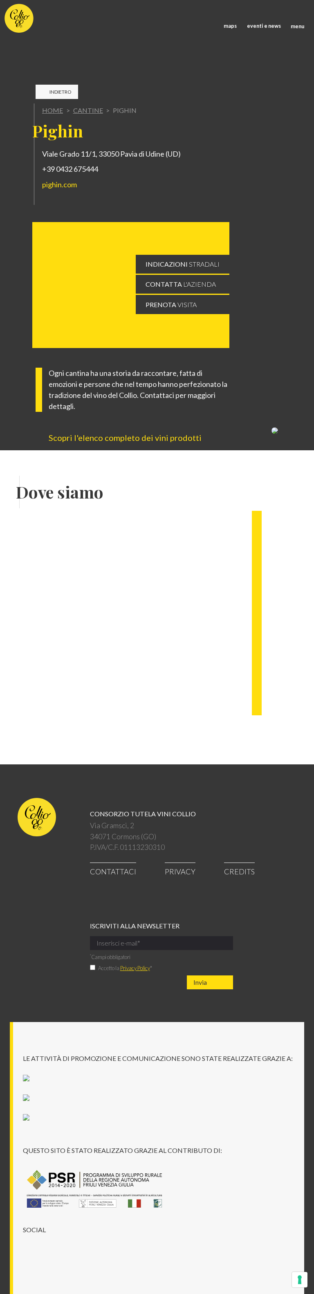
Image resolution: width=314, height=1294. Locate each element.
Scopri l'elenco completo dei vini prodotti (126, 438)
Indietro (60, 92)
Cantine (88, 110)
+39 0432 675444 (70, 168)
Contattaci (113, 871)
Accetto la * (125, 968)
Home (52, 110)
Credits (239, 871)
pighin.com (59, 184)
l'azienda (181, 284)
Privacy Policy (135, 968)
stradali (183, 264)
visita (171, 304)
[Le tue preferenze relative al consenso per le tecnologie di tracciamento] (299, 1279)
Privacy (180, 871)
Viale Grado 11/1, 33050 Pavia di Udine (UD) (111, 153)
